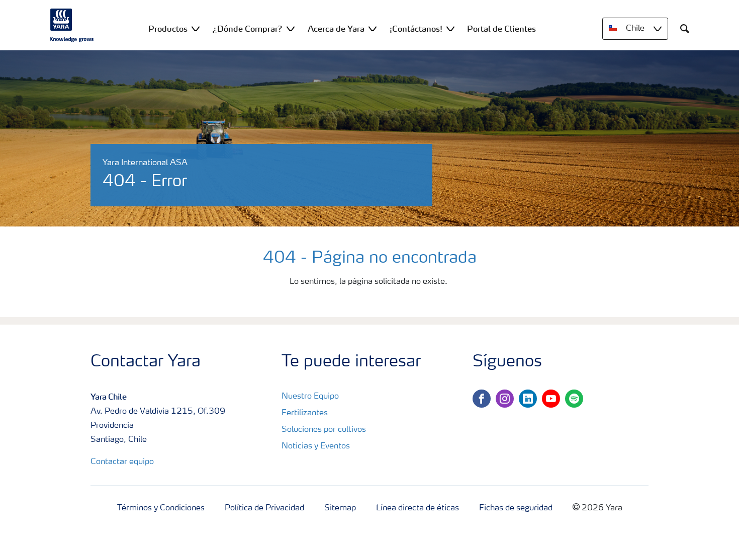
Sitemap (340, 508)
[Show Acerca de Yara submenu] (372, 28)
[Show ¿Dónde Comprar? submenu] (291, 28)
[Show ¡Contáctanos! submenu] (450, 28)
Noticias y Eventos (316, 446)
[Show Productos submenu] (196, 28)
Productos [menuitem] (168, 29)
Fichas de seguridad (515, 508)
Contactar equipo (122, 462)
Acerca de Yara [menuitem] (336, 29)
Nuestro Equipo (310, 397)
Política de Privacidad (264, 508)
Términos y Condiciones (161, 508)
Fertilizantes (305, 413)
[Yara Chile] (72, 25)
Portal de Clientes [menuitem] (501, 29)
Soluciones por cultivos (324, 430)
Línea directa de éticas (417, 508)
